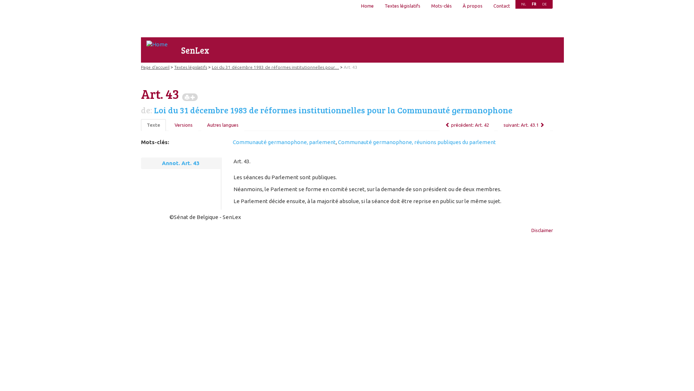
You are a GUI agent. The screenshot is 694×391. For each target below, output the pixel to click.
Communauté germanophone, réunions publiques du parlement (417, 142)
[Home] (157, 44)
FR (534, 4)
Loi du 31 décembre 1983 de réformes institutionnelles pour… (275, 67)
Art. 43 (350, 67)
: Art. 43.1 (521, 124)
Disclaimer (542, 230)
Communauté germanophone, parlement (284, 142)
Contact (501, 5)
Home (367, 5)
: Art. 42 (470, 124)
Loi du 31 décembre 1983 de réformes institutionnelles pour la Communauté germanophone (333, 110)
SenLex (195, 50)
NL (523, 4)
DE (544, 4)
